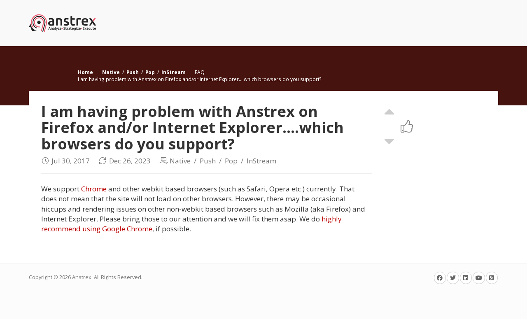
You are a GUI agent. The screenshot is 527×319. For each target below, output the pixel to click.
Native (111, 72)
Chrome (94, 188)
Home (85, 72)
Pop (150, 72)
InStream (173, 72)
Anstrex (81, 277)
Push (132, 72)
